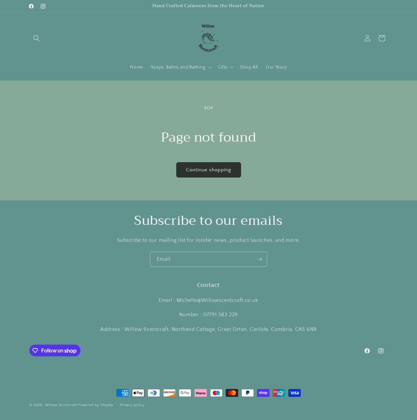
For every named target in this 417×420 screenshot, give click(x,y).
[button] (36, 38)
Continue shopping (208, 170)
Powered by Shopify (95, 405)
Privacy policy (132, 405)
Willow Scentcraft (61, 405)
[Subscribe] (259, 259)
